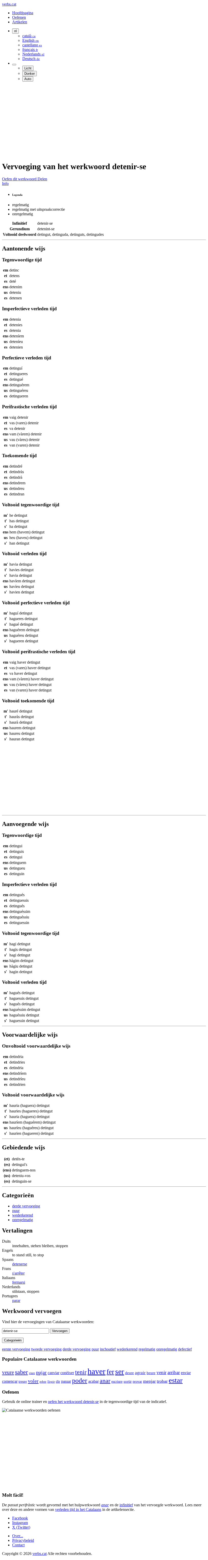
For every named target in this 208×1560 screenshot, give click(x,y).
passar (66, 1381)
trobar (162, 1381)
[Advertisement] (104, 121)
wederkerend (22, 1215)
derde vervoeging (26, 1206)
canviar (53, 1373)
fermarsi (18, 1282)
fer (110, 1372)
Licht (27, 68)
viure (32, 1373)
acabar (93, 1381)
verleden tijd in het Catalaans (78, 1509)
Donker (29, 73)
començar (10, 1381)
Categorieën (13, 1340)
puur (16, 1210)
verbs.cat (9, 4)
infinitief (126, 1505)
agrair (140, 1372)
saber (21, 1372)
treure (23, 1381)
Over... (17, 1536)
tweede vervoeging (46, 1349)
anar (105, 1380)
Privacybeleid (23, 1540)
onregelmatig (22, 1220)
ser (119, 1371)
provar (137, 1381)
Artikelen (19, 22)
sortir (128, 1381)
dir (58, 1381)
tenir (80, 1372)
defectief (185, 1349)
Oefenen (19, 17)
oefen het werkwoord (73, 1401)
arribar (173, 1372)
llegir (51, 1381)
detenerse (19, 1264)
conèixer (67, 1373)
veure (8, 1372)
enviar (186, 1372)
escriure (117, 1381)
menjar (149, 1381)
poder (79, 1380)
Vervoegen (59, 1331)
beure (151, 1373)
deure (129, 1373)
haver (97, 1371)
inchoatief (108, 1349)
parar (16, 1300)
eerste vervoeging (16, 1349)
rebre (43, 1381)
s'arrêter (18, 1273)
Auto (27, 79)
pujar (41, 1372)
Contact (18, 1545)
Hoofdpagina (22, 13)
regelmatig (146, 1349)
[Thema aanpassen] (14, 64)
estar (176, 1380)
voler (33, 1381)
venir (161, 1372)
